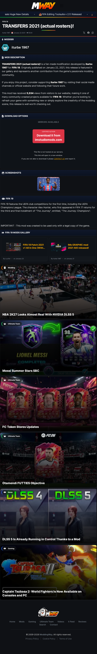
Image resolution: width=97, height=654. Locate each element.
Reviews (82, 621)
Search (42, 624)
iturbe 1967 (20, 47)
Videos (60, 621)
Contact (54, 624)
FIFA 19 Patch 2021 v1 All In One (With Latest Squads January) (33, 246)
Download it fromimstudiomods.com (48, 136)
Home (12, 621)
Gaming (32, 621)
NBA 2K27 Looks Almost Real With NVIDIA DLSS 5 (38, 314)
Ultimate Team (47, 621)
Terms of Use (65, 639)
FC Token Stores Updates (20, 427)
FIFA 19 (5, 22)
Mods (22, 621)
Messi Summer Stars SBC (20, 371)
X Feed (71, 621)
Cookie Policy (49, 639)
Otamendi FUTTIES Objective (23, 483)
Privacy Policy (32, 639)
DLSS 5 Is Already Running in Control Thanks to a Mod (41, 539)
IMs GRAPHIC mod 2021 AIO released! (78, 246)
